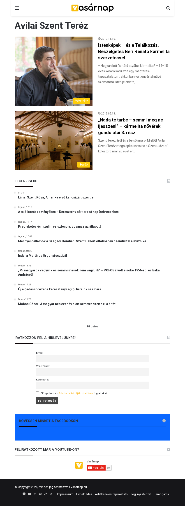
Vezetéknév (43, 366)
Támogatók (161, 494)
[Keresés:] (168, 10)
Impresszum (65, 494)
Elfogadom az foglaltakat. (74, 393)
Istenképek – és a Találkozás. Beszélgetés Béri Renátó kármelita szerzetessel (134, 51)
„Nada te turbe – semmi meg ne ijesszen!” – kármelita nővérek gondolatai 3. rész (130, 126)
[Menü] (17, 10)
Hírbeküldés (84, 494)
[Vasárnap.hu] (92, 8)
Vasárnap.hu (79, 487)
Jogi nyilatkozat (141, 494)
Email (39, 352)
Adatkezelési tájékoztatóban (75, 393)
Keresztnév (42, 379)
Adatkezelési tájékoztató (111, 494)
